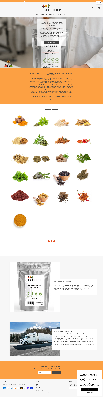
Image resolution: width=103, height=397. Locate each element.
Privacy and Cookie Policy (42, 392)
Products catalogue (41, 385)
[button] (4, 8)
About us (38, 387)
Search (37, 384)
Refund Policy (39, 390)
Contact (38, 389)
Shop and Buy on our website (61, 344)
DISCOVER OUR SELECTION (51, 42)
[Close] (101, 371)
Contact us (56, 92)
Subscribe (56, 372)
